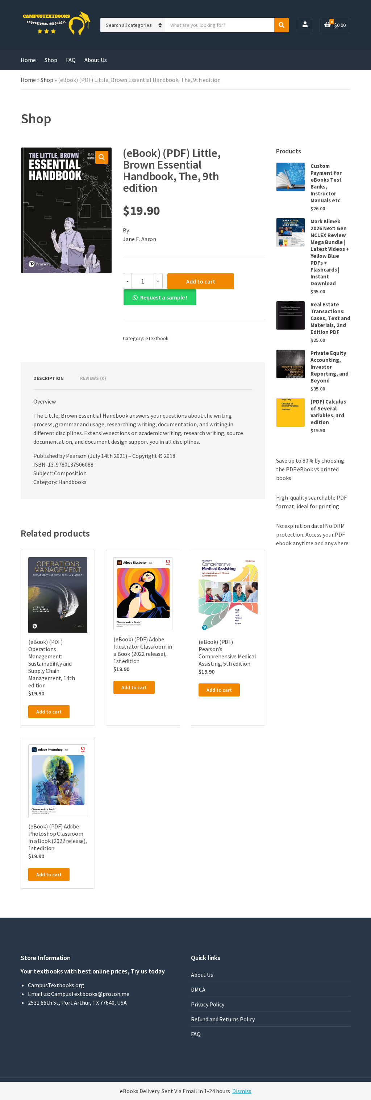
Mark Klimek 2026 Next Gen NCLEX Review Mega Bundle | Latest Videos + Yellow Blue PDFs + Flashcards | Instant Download (329, 252)
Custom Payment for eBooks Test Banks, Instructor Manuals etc (326, 183)
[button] (101, 157)
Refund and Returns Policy (223, 1019)
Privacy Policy (207, 1004)
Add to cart (200, 281)
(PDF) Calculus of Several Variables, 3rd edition (328, 412)
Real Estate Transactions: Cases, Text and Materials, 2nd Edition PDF (330, 318)
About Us (95, 59)
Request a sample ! (163, 297)
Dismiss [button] (241, 1091)
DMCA (198, 989)
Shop (51, 59)
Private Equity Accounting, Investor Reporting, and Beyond (329, 367)
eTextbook (156, 338)
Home (28, 59)
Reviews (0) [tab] (93, 378)
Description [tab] (48, 378)
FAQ (71, 59)
